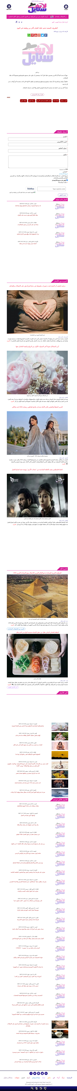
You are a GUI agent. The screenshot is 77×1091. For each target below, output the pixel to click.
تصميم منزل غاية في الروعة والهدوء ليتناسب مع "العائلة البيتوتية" (28, 1014)
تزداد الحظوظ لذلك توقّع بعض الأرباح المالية (28, 234)
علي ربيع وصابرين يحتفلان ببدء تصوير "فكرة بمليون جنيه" (28, 900)
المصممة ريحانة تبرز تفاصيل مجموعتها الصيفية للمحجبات (28, 995)
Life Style (56, 100)
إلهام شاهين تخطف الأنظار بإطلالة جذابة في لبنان (27, 735)
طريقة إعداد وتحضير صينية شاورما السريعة (28, 919)
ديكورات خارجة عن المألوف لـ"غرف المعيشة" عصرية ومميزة (27, 1052)
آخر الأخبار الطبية (12, 687)
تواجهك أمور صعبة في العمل (28, 815)
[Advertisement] (37, 116)
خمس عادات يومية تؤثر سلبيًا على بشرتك (27, 986)
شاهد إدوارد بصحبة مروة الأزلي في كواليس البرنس (28, 853)
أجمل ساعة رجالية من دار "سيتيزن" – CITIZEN (28, 948)
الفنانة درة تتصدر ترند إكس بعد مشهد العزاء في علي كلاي (27, 745)
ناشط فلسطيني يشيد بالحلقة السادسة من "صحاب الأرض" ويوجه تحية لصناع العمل (37, 469)
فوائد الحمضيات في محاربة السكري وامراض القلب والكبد (27, 957)
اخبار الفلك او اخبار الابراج (44, 100)
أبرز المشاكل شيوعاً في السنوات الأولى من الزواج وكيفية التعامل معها (37, 346)
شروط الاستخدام (63, 173)
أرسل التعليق (63, 195)
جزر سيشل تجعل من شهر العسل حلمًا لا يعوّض (28, 834)
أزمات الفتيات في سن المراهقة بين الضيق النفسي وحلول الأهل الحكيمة (36, 16)
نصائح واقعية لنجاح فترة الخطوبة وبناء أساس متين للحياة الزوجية (28, 726)
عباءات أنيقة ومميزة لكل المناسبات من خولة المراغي (27, 1061)
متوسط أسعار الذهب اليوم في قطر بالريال (28, 910)
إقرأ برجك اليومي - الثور (58, 22)
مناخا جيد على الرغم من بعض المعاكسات (28, 224)
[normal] (19, 22)
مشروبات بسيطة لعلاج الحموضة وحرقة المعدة (28, 1033)
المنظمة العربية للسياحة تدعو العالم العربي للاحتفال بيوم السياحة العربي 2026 (37, 573)
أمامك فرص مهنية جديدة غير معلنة (28, 243)
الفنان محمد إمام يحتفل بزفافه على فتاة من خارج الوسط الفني (28, 938)
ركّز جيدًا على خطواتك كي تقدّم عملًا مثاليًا (27, 825)
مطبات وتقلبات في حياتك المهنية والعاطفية (28, 806)
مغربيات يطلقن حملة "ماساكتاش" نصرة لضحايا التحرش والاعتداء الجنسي (27, 881)
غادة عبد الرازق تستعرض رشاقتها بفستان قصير (28, 773)
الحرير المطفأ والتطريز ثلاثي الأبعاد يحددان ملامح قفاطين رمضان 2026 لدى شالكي (37, 407)
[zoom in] (16, 22)
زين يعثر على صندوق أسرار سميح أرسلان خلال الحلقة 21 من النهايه (28, 843)
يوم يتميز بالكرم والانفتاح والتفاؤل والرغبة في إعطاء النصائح (28, 862)
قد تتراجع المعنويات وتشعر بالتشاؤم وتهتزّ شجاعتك (28, 205)
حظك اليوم (24, 100)
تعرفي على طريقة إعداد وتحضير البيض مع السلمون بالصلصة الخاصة (28, 872)
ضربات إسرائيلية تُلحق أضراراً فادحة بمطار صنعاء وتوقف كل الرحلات (28, 792)
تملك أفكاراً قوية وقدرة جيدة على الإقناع (28, 215)
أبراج (66, 22)
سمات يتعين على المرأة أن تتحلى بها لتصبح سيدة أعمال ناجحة (28, 929)
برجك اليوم (32, 100)
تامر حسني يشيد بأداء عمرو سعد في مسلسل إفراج (28, 782)
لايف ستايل (64, 100)
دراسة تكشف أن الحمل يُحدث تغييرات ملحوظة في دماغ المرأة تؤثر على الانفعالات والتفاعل (37, 286)
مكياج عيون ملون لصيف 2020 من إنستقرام (28, 1042)
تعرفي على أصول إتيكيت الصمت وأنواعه (28, 891)
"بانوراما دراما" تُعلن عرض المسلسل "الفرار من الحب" (28, 976)
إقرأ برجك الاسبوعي (37, 94)
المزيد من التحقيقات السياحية (16, 629)
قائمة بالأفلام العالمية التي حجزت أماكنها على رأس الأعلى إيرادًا (28, 1005)
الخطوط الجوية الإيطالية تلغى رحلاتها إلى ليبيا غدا (27, 754)
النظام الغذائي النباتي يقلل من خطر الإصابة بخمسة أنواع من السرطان (37, 632)
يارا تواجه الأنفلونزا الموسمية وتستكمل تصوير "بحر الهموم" (28, 967)
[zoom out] (22, 22)
